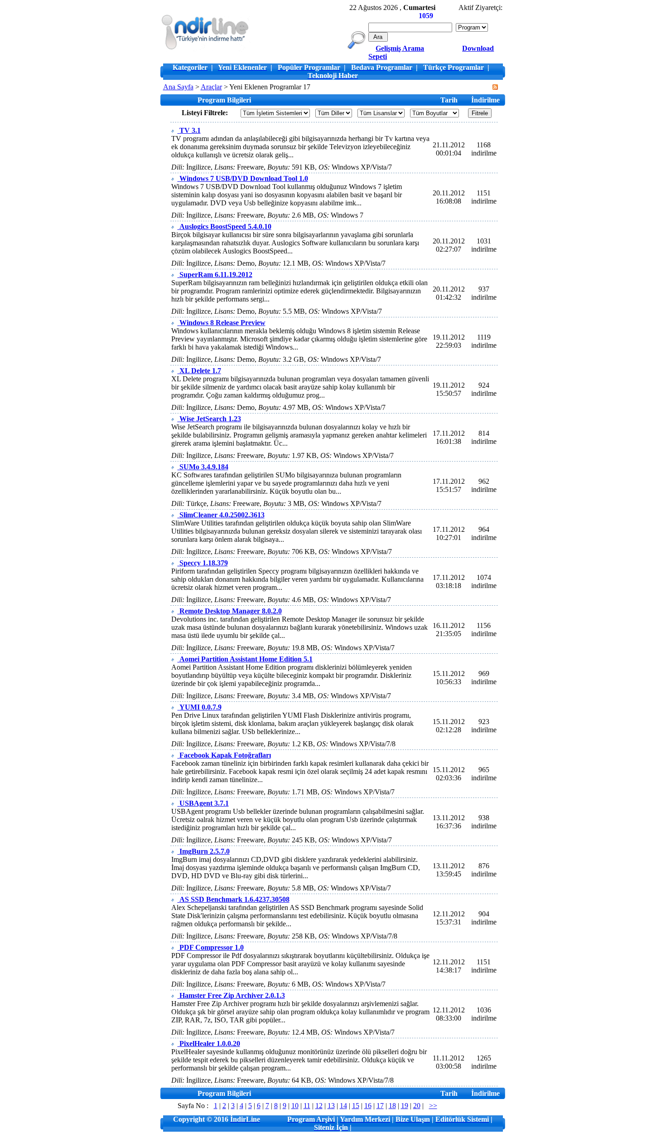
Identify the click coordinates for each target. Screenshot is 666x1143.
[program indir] (205, 49)
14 (343, 1105)
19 (404, 1105)
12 (319, 1105)
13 (331, 1105)
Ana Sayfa (178, 87)
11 (307, 1105)
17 (380, 1105)
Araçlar (211, 87)
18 (392, 1105)
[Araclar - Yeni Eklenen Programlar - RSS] (495, 87)
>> (433, 1105)
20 (416, 1105)
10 (295, 1105)
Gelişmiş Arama (400, 48)
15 (355, 1105)
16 (368, 1105)
